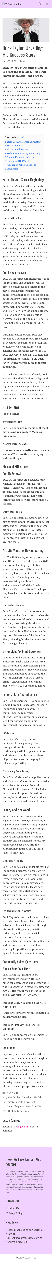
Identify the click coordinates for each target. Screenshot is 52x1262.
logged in (22, 1126)
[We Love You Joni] (12, 3)
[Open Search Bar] (39, 3)
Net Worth (13, 1093)
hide (21, 137)
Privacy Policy (14, 1213)
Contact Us (12, 1208)
